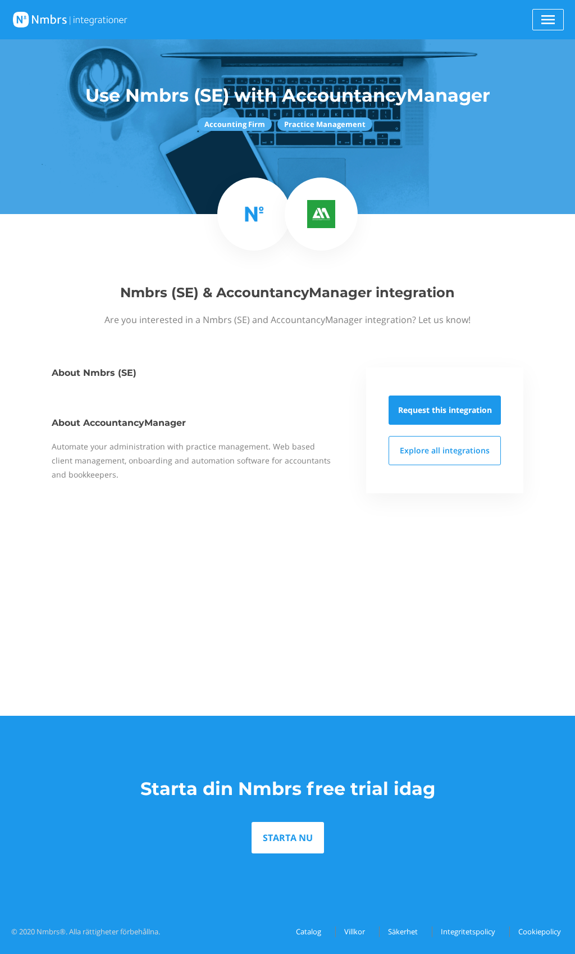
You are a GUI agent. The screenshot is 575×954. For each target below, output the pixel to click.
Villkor (354, 931)
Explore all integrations (445, 450)
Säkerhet (403, 931)
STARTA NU (288, 838)
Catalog (308, 931)
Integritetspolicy (468, 931)
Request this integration (445, 410)
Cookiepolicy (539, 931)
